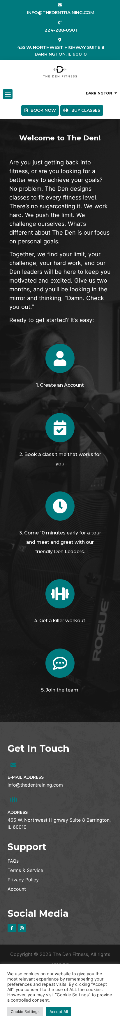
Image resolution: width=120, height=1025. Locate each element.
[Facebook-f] (12, 928)
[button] (8, 94)
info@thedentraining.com (35, 785)
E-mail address (26, 777)
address (18, 812)
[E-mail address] (13, 765)
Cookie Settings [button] (25, 1011)
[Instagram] (22, 928)
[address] (13, 800)
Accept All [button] (59, 1011)
